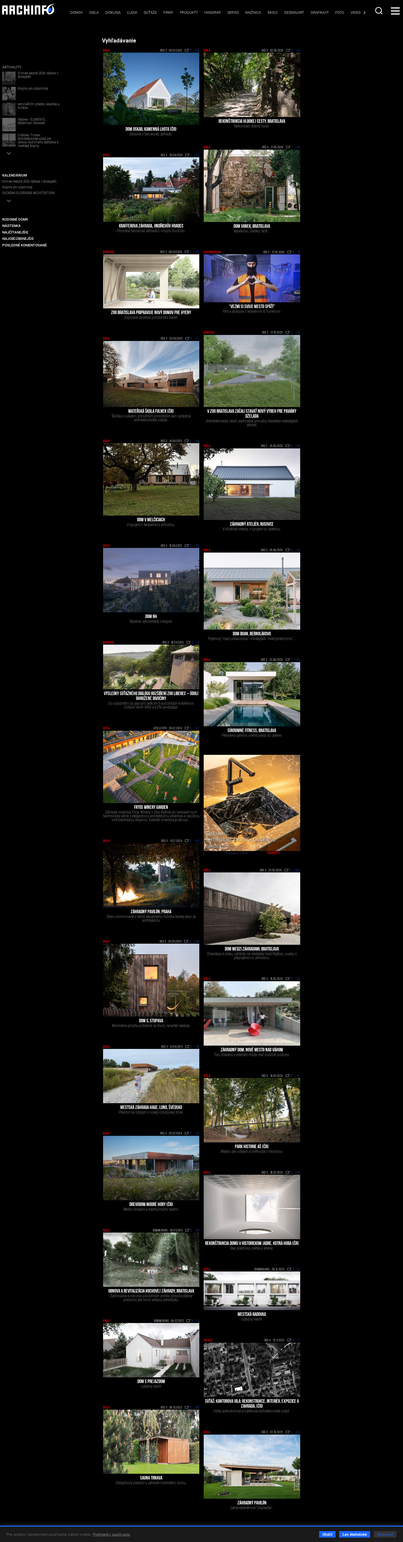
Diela (94, 12)
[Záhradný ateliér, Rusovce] (252, 484)
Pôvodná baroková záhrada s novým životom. (151, 231)
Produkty (189, 12)
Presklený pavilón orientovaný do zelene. (252, 735)
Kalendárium (212, 252)
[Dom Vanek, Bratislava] (252, 186)
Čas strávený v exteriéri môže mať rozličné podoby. (252, 1055)
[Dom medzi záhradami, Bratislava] (252, 908)
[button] (9, 153)
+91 (197, 1230)
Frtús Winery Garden (151, 807)
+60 (196, 50)
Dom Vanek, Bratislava (252, 226)
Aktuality (11, 67)
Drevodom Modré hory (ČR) (151, 1204)
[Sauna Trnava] (151, 1441)
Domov (76, 12)
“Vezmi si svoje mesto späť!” (252, 307)
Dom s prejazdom (151, 1381)
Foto (339, 12)
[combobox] (379, 11)
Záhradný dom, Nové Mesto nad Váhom (252, 1050)
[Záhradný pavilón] (252, 1467)
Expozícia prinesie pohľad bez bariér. (151, 317)
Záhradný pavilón (251, 1503)
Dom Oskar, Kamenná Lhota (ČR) (151, 129)
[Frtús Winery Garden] (151, 767)
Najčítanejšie (15, 232)
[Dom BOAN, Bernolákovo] (252, 591)
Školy (273, 12)
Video (356, 12)
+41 (298, 50)
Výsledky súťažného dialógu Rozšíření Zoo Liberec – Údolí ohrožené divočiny (151, 696)
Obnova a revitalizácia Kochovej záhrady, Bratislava (151, 1291)
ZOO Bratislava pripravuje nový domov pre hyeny (151, 313)
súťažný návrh (252, 1319)
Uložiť (327, 1534)
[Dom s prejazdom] (151, 1350)
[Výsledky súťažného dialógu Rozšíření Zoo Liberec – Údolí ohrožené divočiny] (151, 667)
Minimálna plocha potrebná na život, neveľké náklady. (151, 1026)
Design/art (294, 12)
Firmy (168, 12)
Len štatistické (354, 1534)
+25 (196, 252)
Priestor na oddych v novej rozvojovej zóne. (151, 1112)
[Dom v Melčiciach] (151, 479)
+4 (197, 642)
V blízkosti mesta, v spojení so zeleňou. (252, 529)
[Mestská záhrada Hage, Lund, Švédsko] (151, 1076)
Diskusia (113, 12)
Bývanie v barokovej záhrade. (151, 134)
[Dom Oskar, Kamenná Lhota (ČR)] (151, 89)
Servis (233, 12)
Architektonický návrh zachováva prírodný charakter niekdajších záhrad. (252, 423)
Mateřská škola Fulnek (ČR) (151, 411)
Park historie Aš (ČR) (252, 1147)
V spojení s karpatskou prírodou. (151, 525)
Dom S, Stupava (151, 1021)
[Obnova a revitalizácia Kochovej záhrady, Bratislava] (151, 1260)
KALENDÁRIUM (14, 175)
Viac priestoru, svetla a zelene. (252, 1248)
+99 (297, 147)
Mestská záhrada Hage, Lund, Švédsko (151, 1107)
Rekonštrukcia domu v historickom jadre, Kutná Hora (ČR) (252, 1243)
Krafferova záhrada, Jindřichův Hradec (151, 226)
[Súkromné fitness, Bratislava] (252, 694)
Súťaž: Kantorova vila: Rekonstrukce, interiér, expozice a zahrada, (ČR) (252, 1404)
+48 (196, 441)
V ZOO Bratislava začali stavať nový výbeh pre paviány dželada (251, 414)
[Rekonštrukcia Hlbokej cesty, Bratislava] (252, 85)
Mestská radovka (252, 1314)
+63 (297, 1432)
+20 (196, 155)
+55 (297, 660)
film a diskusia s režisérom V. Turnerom (251, 311)
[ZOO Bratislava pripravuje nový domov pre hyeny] (151, 281)
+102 (297, 870)
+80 (196, 546)
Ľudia (132, 12)
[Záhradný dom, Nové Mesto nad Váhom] (252, 1013)
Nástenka (11, 226)
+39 (196, 1133)
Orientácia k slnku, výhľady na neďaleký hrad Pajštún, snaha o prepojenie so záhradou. (252, 956)
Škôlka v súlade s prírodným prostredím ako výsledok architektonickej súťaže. (151, 418)
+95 (297, 1172)
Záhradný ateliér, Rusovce (252, 524)
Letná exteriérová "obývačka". (252, 1508)
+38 (297, 446)
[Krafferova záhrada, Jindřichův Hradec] (151, 189)
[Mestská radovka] (252, 1290)
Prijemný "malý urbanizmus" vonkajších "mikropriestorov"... (252, 639)
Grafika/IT (320, 12)
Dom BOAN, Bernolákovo (252, 634)
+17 (197, 338)
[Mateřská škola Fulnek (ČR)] (151, 374)
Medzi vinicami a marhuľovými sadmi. (151, 1209)
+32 (196, 728)
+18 (197, 1047)
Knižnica (253, 12)
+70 (297, 550)
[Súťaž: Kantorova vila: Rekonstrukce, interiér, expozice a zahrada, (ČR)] (252, 1370)
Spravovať (385, 1534)
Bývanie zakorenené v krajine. (151, 621)
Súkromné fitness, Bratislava (252, 731)
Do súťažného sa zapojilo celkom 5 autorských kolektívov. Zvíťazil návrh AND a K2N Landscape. (151, 705)
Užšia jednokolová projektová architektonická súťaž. (252, 1411)
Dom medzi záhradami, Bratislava (252, 949)
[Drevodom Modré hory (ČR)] (151, 1168)
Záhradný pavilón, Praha (151, 912)
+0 (298, 252)
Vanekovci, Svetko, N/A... (252, 231)
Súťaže (150, 12)
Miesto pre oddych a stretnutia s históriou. (252, 1151)
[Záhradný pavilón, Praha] (151, 875)
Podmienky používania (111, 1534)
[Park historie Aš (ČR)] (252, 1110)
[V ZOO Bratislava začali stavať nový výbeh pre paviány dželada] (252, 371)
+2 (298, 1269)
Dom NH (151, 616)
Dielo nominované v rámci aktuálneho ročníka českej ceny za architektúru (151, 918)
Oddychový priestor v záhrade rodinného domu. (151, 1483)
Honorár (212, 12)
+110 (196, 941)
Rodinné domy (15, 219)
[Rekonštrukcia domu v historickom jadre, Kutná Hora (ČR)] (252, 1207)
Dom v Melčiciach (151, 520)
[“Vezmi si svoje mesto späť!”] (252, 278)
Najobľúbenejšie (18, 239)
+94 (297, 979)
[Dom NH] (151, 580)
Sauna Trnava (151, 1478)
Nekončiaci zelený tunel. (251, 126)
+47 (297, 1076)
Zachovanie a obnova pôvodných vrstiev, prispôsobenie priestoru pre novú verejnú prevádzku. (151, 1298)
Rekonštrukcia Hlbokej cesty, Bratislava (251, 121)
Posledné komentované (24, 245)
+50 (196, 841)
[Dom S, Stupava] (151, 980)
